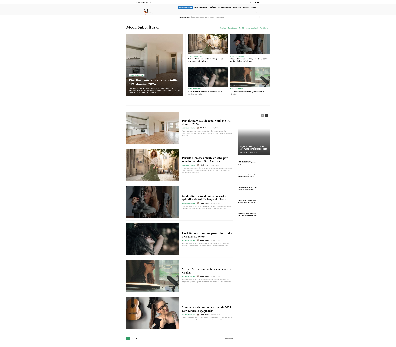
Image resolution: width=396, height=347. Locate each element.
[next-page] (140, 338)
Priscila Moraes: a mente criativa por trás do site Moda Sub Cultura (207, 59)
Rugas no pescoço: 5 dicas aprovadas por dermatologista (253, 147)
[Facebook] (250, 2)
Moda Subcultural (137, 75)
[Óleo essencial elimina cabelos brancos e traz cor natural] (265, 176)
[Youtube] (258, 2)
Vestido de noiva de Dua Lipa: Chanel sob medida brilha (207, 17)
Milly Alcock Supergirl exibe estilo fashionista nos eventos (247, 214)
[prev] (255, 17)
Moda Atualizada (252, 28)
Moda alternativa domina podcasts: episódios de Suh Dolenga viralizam (249, 59)
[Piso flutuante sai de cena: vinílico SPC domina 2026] (154, 65)
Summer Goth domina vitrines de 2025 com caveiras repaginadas (206, 309)
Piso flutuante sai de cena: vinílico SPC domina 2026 (154, 82)
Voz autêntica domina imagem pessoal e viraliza (247, 92)
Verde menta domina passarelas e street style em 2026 (247, 163)
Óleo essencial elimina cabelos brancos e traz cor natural (248, 175)
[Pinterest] (253, 2)
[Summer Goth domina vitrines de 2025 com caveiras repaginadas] (152, 313)
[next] (258, 17)
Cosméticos (232, 28)
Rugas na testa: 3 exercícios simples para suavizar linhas (247, 201)
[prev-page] (262, 115)
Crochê (241, 28)
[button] (256, 12)
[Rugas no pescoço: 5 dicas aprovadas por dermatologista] (254, 133)
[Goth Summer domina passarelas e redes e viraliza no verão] (208, 77)
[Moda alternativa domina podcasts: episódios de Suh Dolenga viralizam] (250, 44)
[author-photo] (198, 128)
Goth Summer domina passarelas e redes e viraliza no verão (205, 92)
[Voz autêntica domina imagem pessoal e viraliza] (250, 77)
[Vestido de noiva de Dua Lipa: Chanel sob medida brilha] (265, 188)
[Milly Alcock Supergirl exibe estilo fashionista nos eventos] (265, 214)
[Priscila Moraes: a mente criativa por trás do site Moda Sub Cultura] (208, 44)
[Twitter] (255, 2)
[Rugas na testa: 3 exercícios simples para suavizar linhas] (265, 201)
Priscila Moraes (204, 128)
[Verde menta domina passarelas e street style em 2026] (265, 163)
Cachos (223, 28)
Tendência (264, 28)
